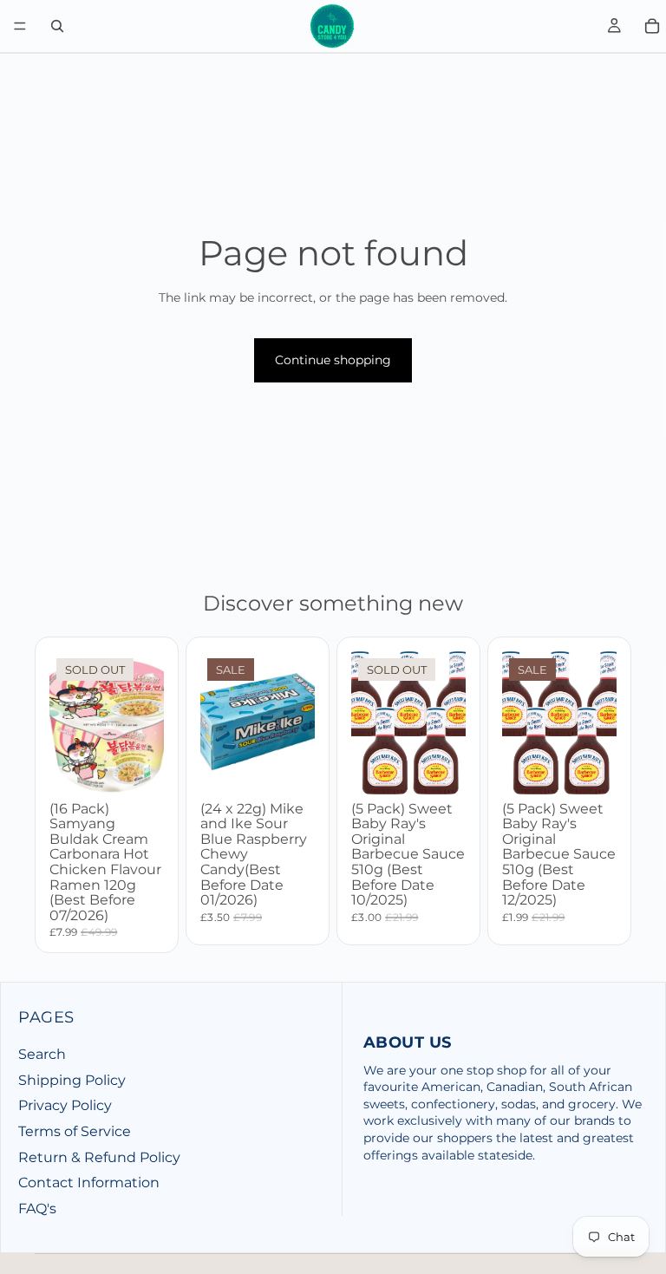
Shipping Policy (72, 1080)
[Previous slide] (370, 722)
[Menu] (20, 26)
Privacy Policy (65, 1105)
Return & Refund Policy (99, 1157)
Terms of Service (74, 1131)
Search (42, 1054)
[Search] (57, 26)
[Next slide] (447, 722)
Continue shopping (333, 360)
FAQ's (37, 1208)
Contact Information (89, 1182)
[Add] (288, 767)
